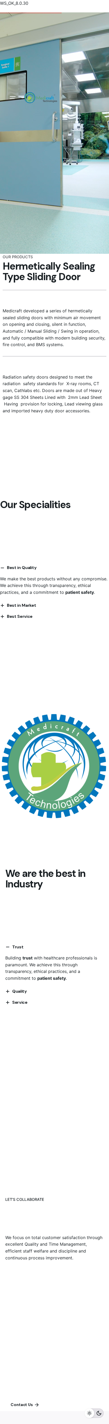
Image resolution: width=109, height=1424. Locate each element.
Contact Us (22, 1404)
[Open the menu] (12, 97)
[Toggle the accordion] (7, 947)
